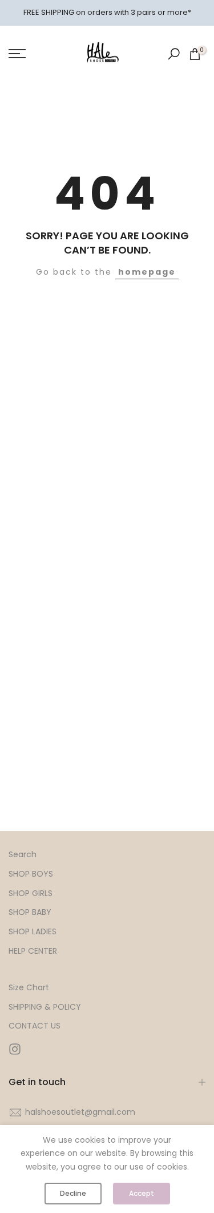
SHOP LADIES (32, 931)
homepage (147, 272)
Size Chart (29, 987)
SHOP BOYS (31, 874)
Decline (73, 1193)
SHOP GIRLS (31, 893)
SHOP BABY (30, 912)
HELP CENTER (33, 951)
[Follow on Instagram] (15, 1049)
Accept (141, 1193)
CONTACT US (34, 1026)
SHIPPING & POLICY (45, 1007)
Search (23, 854)
